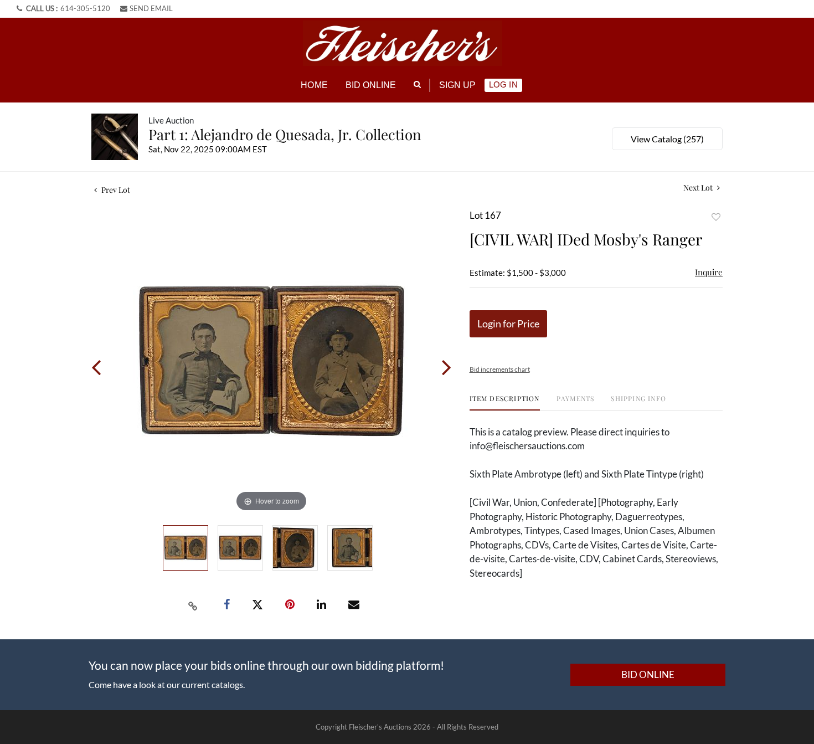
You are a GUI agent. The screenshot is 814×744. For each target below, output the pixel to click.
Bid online (371, 85)
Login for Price (508, 323)
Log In (503, 84)
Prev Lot (115, 189)
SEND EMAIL (151, 8)
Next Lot (698, 187)
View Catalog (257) (667, 139)
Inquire (709, 272)
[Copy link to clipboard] (193, 605)
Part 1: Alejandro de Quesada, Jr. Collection (284, 134)
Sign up (457, 85)
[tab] (505, 402)
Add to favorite (716, 217)
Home (314, 85)
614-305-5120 (85, 8)
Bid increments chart (500, 369)
